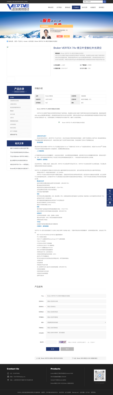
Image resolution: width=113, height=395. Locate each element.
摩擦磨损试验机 (14, 121)
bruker (25, 41)
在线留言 (93, 7)
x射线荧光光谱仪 (14, 100)
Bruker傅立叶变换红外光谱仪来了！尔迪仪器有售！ (20, 168)
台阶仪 (12, 117)
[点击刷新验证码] (62, 342)
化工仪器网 (68, 392)
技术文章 (84, 7)
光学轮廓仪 (13, 124)
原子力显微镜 (13, 131)
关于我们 (59, 7)
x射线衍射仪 (13, 104)
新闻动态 (67, 7)
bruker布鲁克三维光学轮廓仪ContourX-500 (62, 373)
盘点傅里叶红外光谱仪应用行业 (19, 160)
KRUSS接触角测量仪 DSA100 (58, 376)
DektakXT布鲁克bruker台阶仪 (58, 380)
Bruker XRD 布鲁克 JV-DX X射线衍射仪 (87, 358)
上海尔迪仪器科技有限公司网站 (19, 1)
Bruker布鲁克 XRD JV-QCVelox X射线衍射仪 (62, 383)
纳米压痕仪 (13, 127)
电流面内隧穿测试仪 (15, 107)
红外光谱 (31, 41)
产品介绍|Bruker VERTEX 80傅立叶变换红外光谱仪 (20, 156)
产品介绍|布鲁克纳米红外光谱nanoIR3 (20, 152)
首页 (15, 41)
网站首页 (50, 7)
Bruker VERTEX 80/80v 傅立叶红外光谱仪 (52, 358)
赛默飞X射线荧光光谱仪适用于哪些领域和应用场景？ (20, 148)
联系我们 (101, 7)
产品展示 (76, 7)
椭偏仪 (12, 110)
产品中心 (20, 41)
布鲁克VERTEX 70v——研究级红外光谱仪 (20, 164)
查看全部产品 (13, 134)
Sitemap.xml (75, 392)
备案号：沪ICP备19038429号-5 (49, 392)
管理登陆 (93, 392)
